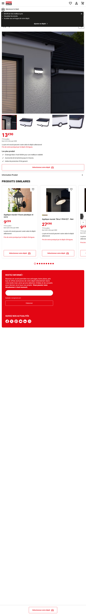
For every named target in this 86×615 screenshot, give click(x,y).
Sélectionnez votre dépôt (41, 167)
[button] (35, 263)
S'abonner (29, 303)
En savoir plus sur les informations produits (43, 175)
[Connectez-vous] (76, 3)
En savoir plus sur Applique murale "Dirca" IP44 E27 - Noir (58, 222)
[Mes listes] (70, 3)
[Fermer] (81, 14)
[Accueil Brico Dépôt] (9, 3)
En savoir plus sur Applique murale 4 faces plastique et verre (20, 222)
